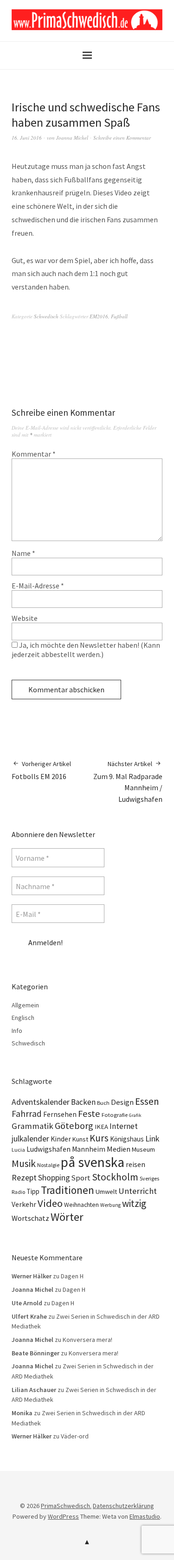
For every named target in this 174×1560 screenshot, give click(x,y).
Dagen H (72, 1276)
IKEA (101, 1126)
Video (50, 1203)
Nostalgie (48, 1164)
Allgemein (25, 1005)
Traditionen (67, 1190)
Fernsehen (60, 1114)
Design (122, 1102)
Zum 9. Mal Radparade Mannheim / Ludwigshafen (127, 782)
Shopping (54, 1178)
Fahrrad (27, 1113)
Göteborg (74, 1126)
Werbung (110, 1205)
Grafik (135, 1115)
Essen (147, 1101)
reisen (135, 1164)
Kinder (61, 1139)
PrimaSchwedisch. (66, 1506)
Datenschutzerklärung (123, 1506)
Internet (124, 1126)
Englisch (23, 1017)
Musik (24, 1163)
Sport (80, 1177)
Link (152, 1138)
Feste (89, 1114)
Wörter (67, 1217)
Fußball (119, 316)
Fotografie (115, 1114)
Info (17, 1030)
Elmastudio (144, 1516)
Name (23, 553)
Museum (143, 1149)
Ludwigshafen (48, 1149)
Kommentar (34, 453)
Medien (118, 1149)
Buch (103, 1102)
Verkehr (24, 1204)
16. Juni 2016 (27, 137)
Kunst (80, 1139)
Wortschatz (30, 1218)
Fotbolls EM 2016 (41, 770)
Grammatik (32, 1126)
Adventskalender (41, 1102)
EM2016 (99, 316)
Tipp (32, 1191)
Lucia (18, 1149)
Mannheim (88, 1149)
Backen (83, 1102)
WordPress (63, 1516)
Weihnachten (81, 1204)
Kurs (99, 1138)
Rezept (24, 1177)
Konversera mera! (87, 1339)
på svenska (92, 1162)
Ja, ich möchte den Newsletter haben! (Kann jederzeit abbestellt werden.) (86, 649)
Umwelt (106, 1191)
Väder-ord (75, 1436)
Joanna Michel (72, 137)
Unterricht (137, 1191)
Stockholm (115, 1177)
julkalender (30, 1139)
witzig (134, 1203)
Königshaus (127, 1139)
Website (25, 618)
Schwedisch (46, 316)
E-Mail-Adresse (38, 585)
